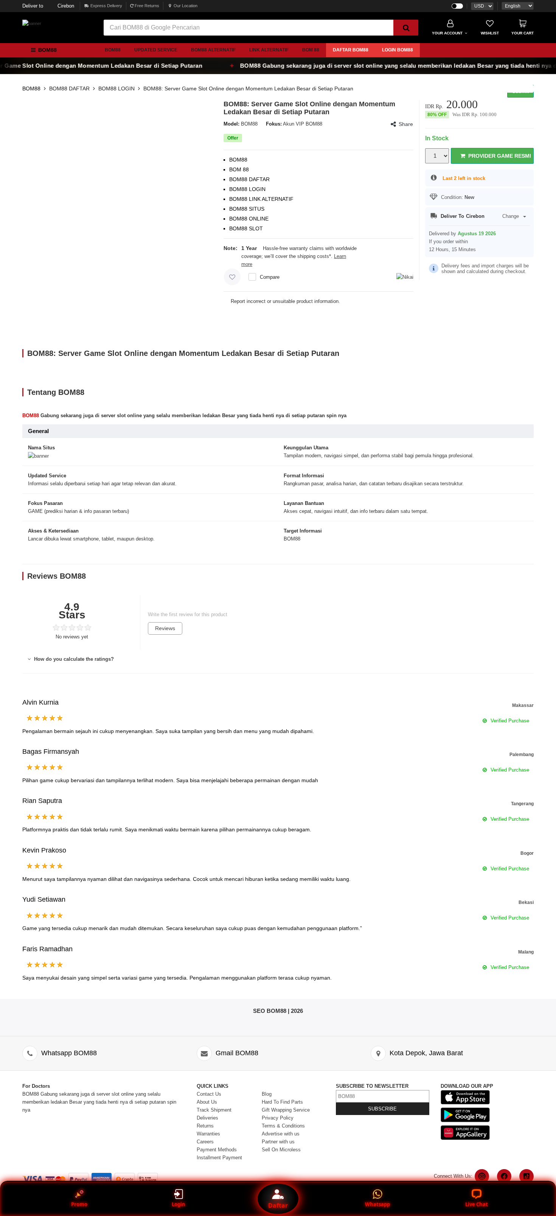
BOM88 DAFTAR (69, 88)
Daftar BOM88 (350, 50)
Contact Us (209, 1094)
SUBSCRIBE (382, 1109)
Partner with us (278, 1142)
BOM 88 (310, 50)
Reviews (165, 628)
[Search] (405, 28)
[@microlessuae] (482, 1176)
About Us (207, 1102)
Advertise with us (281, 1134)
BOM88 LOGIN (116, 88)
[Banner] (31, 23)
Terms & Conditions (283, 1126)
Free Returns (146, 5)
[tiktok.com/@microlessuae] (526, 1176)
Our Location (185, 5)
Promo (79, 1204)
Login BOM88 (397, 50)
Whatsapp (377, 1204)
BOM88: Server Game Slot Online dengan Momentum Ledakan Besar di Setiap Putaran (248, 88)
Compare (270, 277)
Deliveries (207, 1118)
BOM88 (113, 50)
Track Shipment (214, 1110)
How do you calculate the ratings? (73, 659)
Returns (205, 1126)
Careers (205, 1142)
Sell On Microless (281, 1149)
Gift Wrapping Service (286, 1110)
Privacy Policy (278, 1118)
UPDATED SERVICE (155, 50)
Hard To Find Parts (282, 1102)
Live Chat (476, 1204)
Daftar (278, 1205)
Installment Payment (219, 1157)
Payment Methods (217, 1149)
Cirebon (48, 6)
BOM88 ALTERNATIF (213, 50)
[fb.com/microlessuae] (504, 1176)
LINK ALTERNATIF (269, 50)
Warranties (208, 1134)
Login (178, 1204)
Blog (267, 1094)
